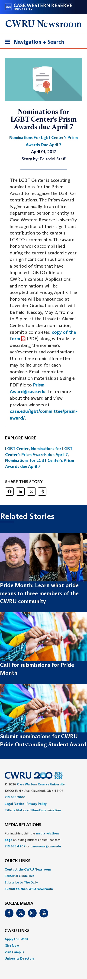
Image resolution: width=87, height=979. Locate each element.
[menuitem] (43, 869)
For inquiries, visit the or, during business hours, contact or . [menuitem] (33, 839)
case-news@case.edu (45, 846)
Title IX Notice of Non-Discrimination (33, 810)
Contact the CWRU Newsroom (28, 869)
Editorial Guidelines (19, 876)
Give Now (12, 945)
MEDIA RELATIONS (23, 825)
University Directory (20, 958)
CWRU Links (17, 931)
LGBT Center (17, 448)
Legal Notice (14, 804)
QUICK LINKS (17, 861)
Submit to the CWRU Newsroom (29, 889)
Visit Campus (14, 952)
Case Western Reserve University (41, 784)
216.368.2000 (15, 797)
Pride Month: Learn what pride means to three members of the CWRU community (39, 593)
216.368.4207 (15, 846)
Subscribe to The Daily (21, 882)
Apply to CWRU (16, 939)
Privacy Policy (36, 804)
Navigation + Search (33, 43)
